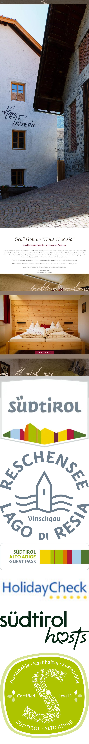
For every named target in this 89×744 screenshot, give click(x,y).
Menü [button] (2, 2)
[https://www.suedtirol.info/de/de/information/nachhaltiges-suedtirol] (44, 695)
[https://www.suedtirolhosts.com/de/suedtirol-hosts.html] (44, 630)
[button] (44, 590)
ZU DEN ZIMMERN (44, 352)
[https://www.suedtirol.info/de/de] (44, 413)
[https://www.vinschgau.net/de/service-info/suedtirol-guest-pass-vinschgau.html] (44, 556)
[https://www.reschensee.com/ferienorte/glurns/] (44, 495)
